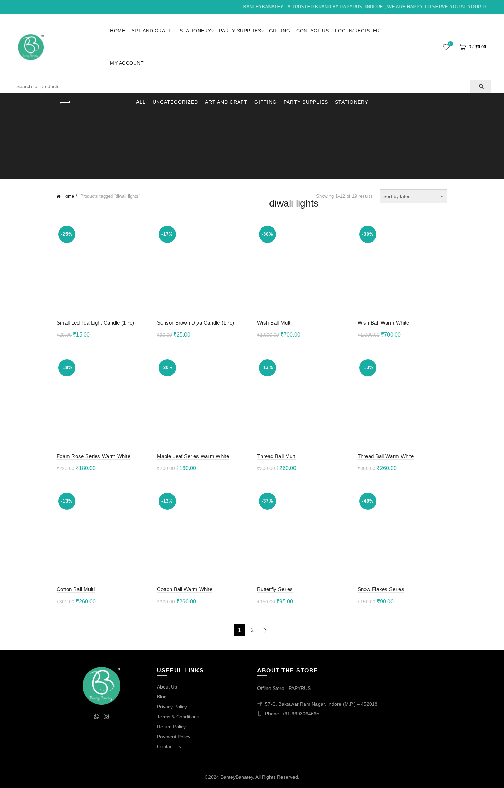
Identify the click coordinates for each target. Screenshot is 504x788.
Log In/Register (357, 30)
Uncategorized (175, 102)
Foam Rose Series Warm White (93, 456)
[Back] (65, 102)
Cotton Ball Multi (76, 589)
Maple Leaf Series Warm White (193, 456)
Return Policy (171, 726)
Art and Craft (151, 30)
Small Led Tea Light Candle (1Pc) (95, 323)
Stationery (195, 30)
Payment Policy (173, 736)
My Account (127, 63)
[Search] (480, 86)
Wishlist (450, 44)
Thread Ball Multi (276, 456)
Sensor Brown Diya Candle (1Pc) (196, 323)
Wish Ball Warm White (383, 323)
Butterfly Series (275, 589)
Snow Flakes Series (381, 589)
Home (117, 30)
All (141, 102)
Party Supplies (240, 30)
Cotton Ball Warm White (185, 589)
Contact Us (312, 30)
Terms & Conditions (178, 716)
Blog (162, 696)
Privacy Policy (172, 706)
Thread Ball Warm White (386, 456)
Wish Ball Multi (274, 323)
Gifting (279, 30)
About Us (167, 687)
